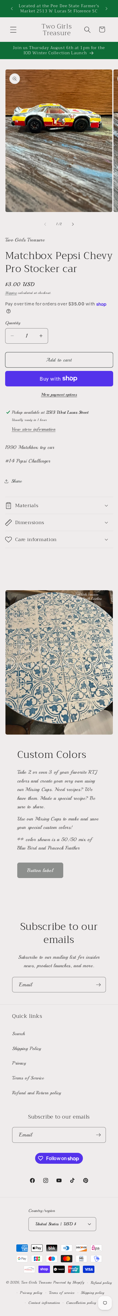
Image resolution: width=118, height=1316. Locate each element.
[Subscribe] (98, 985)
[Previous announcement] (11, 8)
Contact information (44, 1303)
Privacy (19, 1063)
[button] (13, 29)
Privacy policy (31, 1293)
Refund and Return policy (36, 1093)
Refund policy (101, 1283)
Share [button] (16, 481)
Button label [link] (40, 870)
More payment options (59, 394)
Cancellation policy (81, 1303)
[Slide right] (73, 224)
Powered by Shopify (68, 1283)
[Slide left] (45, 224)
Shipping (11, 293)
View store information (34, 429)
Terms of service (61, 1293)
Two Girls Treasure (37, 1283)
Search (18, 1034)
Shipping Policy (26, 1048)
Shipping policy (92, 1293)
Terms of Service (28, 1078)
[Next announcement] (106, 8)
